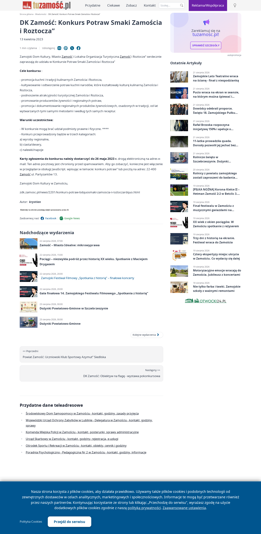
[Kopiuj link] (59, 48)
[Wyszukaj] (182, 5)
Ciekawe (113, 5)
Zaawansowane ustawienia (184, 507)
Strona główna (26, 14)
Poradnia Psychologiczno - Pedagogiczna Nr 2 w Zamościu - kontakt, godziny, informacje (86, 452)
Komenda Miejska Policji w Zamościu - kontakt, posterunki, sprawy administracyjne (82, 432)
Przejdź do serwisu (69, 521)
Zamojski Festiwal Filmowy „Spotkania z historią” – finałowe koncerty (87, 278)
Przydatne (92, 5)
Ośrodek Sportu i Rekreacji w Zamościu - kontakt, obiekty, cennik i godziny (76, 445)
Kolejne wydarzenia (144, 334)
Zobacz (131, 5)
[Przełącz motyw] (234, 5)
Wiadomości (40, 14)
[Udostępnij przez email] (66, 48)
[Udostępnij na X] (72, 48)
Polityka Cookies (31, 521)
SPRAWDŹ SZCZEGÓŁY (205, 45)
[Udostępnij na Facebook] (78, 48)
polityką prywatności (144, 507)
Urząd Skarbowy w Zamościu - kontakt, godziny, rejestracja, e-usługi (72, 439)
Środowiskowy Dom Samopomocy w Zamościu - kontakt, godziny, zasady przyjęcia (82, 413)
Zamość (67, 57)
